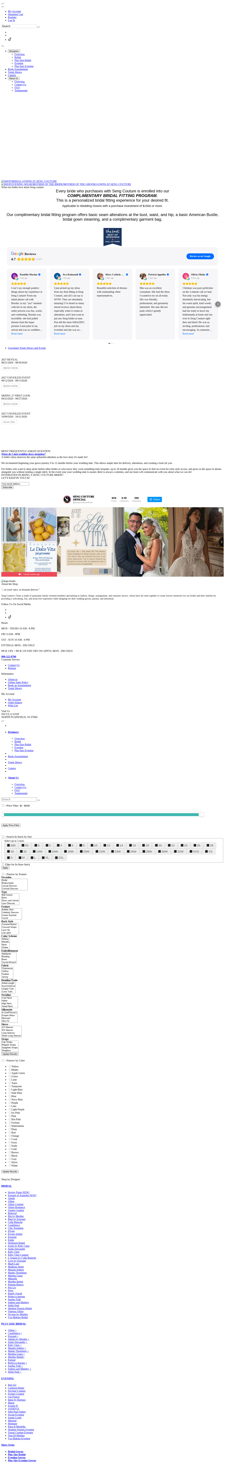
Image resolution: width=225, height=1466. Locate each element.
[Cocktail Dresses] (14, 888)
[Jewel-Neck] (9, 1006)
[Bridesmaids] (14, 883)
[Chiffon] (7, 971)
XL (47, 857)
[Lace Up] (10, 930)
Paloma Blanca (16, 1284)
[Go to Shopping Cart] (2, 3)
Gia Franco (14, 1396)
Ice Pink (15, 1112)
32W (180, 851)
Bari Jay (12, 1385)
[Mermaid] (9, 1018)
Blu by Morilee (16, 1216)
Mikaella (12, 1278)
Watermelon (17, 1126)
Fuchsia (15, 1122)
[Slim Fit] (9, 1021)
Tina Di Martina (16, 1435)
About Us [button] (13, 777)
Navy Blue (17, 1099)
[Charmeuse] (7, 968)
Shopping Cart (15, 14)
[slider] (201, 814)
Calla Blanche (15, 1222)
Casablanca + (15, 1333)
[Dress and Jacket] (10, 900)
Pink (13, 1116)
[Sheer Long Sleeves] (11, 1035)
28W (149, 851)
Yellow (15, 1066)
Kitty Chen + (15, 1345)
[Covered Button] (10, 924)
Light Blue (17, 1089)
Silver (14, 1162)
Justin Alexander (16, 1249)
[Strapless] (9, 1050)
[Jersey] (7, 977)
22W (102, 851)
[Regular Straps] (9, 1045)
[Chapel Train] (8, 989)
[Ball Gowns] (10, 895)
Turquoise (16, 1086)
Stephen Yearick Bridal (20, 1308)
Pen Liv (12, 1287)
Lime (14, 1079)
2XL (61, 857)
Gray (14, 1159)
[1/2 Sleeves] (11, 1027)
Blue (13, 1096)
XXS (196, 851)
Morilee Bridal (15, 1281)
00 (26, 845)
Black (14, 1155)
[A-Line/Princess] (9, 1012)
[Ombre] (5, 947)
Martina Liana (15, 1275)
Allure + (12, 1330)
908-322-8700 (8, 656)
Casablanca (14, 1225)
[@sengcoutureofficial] (67, 499)
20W (86, 851)
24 (185, 845)
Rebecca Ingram (16, 1296)
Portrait (11, 1360)
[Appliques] (8, 953)
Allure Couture (16, 1204)
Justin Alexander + (17, 1342)
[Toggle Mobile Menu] (2, 720)
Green (14, 1076)
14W (39, 851)
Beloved (12, 1213)
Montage (12, 1423)
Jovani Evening (16, 1414)
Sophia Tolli (14, 1299)
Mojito (14, 1069)
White (14, 1165)
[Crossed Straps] (10, 927)
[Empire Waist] (9, 1015)
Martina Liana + (16, 1354)
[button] (14, 51)
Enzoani (12, 1237)
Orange (15, 1135)
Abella (11, 1198)
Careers (12, 768)
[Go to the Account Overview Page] (2, 6)
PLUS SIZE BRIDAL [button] (13, 1323)
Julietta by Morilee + (18, 1339)
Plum (14, 1129)
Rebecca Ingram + (17, 1363)
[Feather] (7, 974)
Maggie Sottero (16, 1269)
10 (95, 845)
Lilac (14, 1106)
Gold (14, 1149)
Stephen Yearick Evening (21, 1429)
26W (133, 851)
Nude (14, 1145)
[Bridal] (14, 880)
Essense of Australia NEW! (22, 1195)
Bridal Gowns (15, 1451)
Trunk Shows (15, 762)
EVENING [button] (7, 1378)
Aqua (14, 1083)
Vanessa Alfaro (16, 1311)
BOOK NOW (10, 367)
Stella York (13, 1305)
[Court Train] (8, 991)
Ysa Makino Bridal (18, 1317)
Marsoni (12, 1420)
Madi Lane (13, 1263)
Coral (14, 1139)
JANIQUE (13, 1408)
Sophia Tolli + (15, 1366)
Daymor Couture (17, 1390)
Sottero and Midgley (18, 1302)
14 (121, 845)
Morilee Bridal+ (16, 1357)
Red (13, 1132)
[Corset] (11, 918)
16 (134, 845)
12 (108, 845)
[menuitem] (116, 11)
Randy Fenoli (15, 1293)
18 (147, 845)
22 (173, 845)
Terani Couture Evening (20, 1432)
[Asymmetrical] (8, 986)
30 (12, 851)
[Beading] (8, 956)
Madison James (16, 1266)
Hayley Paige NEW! (18, 1192)
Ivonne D (13, 1405)
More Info (9, 421)
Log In (11, 20)
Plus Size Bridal (17, 1454)
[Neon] (5, 944)
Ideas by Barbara (17, 1399)
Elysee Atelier (15, 1234)
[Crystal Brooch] (8, 962)
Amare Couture (16, 1210)
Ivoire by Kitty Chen (18, 1246)
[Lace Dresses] (10, 903)
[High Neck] (9, 1003)
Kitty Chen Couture (18, 1254)
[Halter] (9, 1000)
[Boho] (10, 897)
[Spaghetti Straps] (9, 1047)
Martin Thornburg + (18, 1351)
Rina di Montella (16, 1426)
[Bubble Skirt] (11, 909)
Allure (11, 1201)
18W (71, 851)
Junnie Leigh (14, 1417)
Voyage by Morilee (18, 1314)
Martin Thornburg (17, 1272)
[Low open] (10, 932)
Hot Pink (16, 1119)
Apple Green (18, 1073)
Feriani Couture (16, 1393)
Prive (10, 1290)
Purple (14, 1102)
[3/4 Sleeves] (11, 1030)
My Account (14, 11)
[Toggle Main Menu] (2, 46)
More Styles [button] (7, 1445)
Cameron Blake (16, 1388)
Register (12, 17)
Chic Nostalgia (15, 1228)
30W (165, 851)
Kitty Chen (13, 1251)
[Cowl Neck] (9, 998)
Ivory (14, 1142)
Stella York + (14, 1371)
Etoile (11, 1240)
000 (13, 845)
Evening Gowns (17, 1457)
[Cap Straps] (9, 1042)
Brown (15, 1152)
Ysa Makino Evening (19, 1438)
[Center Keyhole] (11, 915)
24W (118, 851)
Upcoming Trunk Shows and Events (27, 348)
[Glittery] (5, 939)
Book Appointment (18, 756)
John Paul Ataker (17, 1411)
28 (211, 845)
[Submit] (38, 27)
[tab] (116, 732)
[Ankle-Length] (8, 983)
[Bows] (8, 959)
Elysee (11, 1231)
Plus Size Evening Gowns (22, 1460)
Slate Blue (16, 1092)
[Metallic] (5, 942)
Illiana (11, 1402)
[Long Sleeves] (11, 1033)
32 (25, 851)
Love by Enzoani (17, 1260)
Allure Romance (16, 1207)
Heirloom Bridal (16, 1243)
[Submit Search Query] (38, 800)
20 (160, 845)
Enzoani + (13, 1336)
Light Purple (17, 1109)
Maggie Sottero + (17, 1348)
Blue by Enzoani (16, 1219)
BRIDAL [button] (6, 1186)
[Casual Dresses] (14, 886)
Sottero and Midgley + (19, 1368)
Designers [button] (13, 732)
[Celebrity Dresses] (11, 912)
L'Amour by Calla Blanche (22, 1257)
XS (210, 851)
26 (198, 845)
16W (55, 851)
